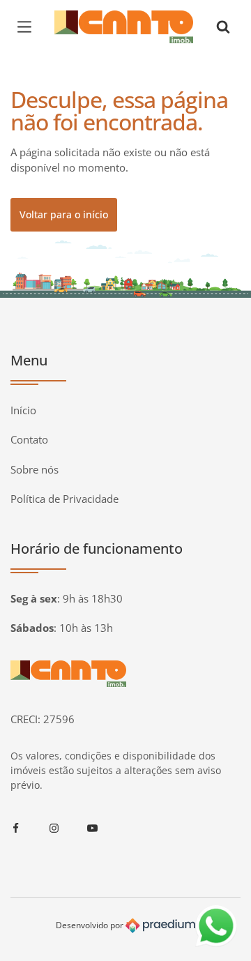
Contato (29, 439)
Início (23, 410)
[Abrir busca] (223, 26)
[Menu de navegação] (27, 26)
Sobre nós (34, 469)
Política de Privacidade (64, 499)
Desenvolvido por (91, 925)
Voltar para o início (64, 214)
